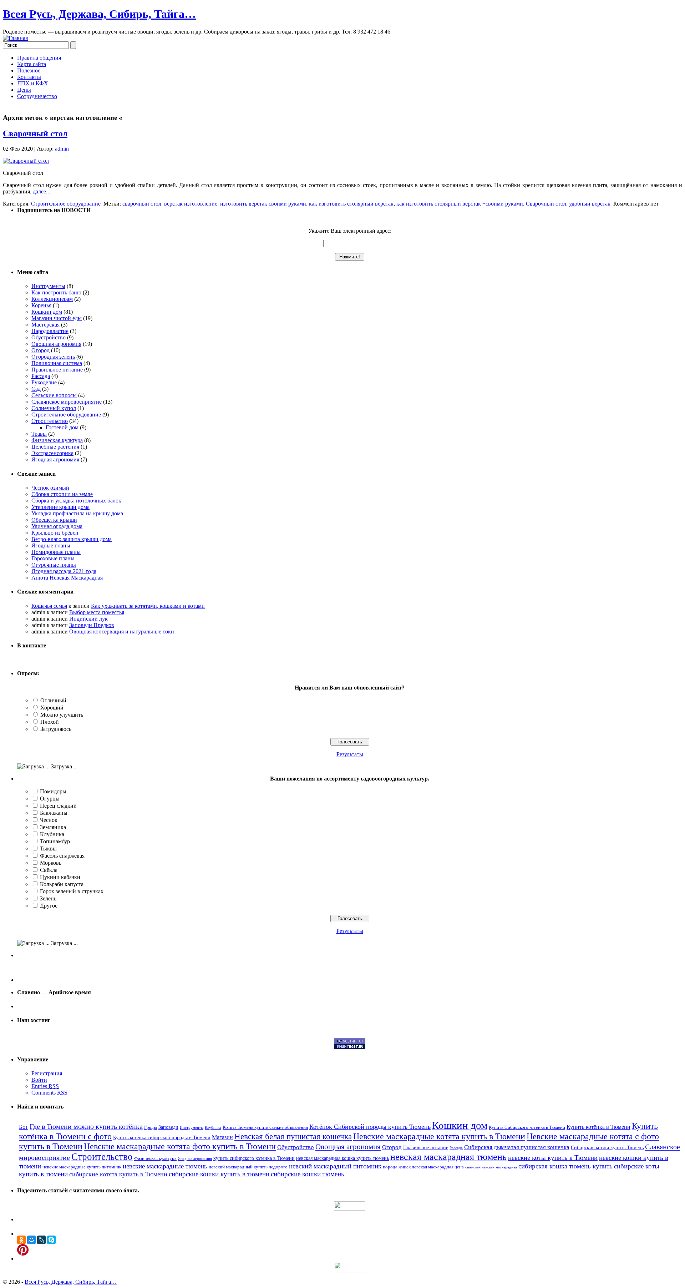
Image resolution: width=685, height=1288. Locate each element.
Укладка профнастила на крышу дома (77, 513)
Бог (23, 1126)
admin (62, 149)
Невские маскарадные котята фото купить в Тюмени (180, 1146)
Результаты (349, 754)
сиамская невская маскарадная (491, 1167)
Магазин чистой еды (56, 318)
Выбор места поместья (96, 612)
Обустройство (48, 337)
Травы (39, 434)
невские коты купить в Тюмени (553, 1157)
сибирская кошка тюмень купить (565, 1166)
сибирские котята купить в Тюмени (118, 1174)
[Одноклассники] (21, 1240)
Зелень (48, 898)
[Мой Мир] (31, 1240)
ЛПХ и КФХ (32, 83)
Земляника (53, 827)
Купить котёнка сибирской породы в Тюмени (161, 1137)
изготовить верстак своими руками (263, 204)
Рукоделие (44, 382)
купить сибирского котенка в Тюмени (254, 1158)
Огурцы (50, 798)
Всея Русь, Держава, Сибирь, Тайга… (99, 13)
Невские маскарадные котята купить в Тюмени (439, 1136)
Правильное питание (57, 370)
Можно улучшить (61, 715)
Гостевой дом (62, 427)
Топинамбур (55, 841)
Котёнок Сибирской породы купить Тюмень (370, 1126)
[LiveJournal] (41, 1240)
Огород (40, 350)
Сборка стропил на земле (62, 494)
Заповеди (168, 1127)
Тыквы (48, 848)
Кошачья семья (49, 606)
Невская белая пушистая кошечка (293, 1136)
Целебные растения (55, 447)
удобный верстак (589, 204)
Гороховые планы (53, 558)
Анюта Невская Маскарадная (67, 578)
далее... (41, 191)
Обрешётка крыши (54, 520)
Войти (39, 1080)
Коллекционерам (52, 299)
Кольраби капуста (61, 884)
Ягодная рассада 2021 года (63, 571)
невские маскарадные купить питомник (81, 1167)
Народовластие (49, 331)
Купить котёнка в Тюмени (598, 1127)
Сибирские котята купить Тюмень (607, 1147)
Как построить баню (56, 292)
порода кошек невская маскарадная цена (423, 1167)
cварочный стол (141, 204)
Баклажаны (53, 813)
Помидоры (53, 791)
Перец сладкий (58, 806)
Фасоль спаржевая (62, 856)
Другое (48, 906)
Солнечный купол (53, 408)
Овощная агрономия (56, 344)
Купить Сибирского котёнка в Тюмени (527, 1127)
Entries (45, 1086)
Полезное (28, 70)
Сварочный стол (35, 133)
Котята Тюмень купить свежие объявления (265, 1127)
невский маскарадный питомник (335, 1166)
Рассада (40, 376)
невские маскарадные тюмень (165, 1166)
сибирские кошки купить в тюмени (219, 1174)
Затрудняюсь (55, 729)
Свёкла (48, 870)
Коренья (41, 305)
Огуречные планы (53, 565)
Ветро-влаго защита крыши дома (71, 539)
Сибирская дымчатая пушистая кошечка (516, 1147)
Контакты (29, 77)
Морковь (50, 863)
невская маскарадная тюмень (448, 1157)
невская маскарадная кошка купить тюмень (342, 1158)
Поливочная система (56, 363)
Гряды (150, 1127)
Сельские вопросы (54, 395)
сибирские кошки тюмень (307, 1174)
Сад (36, 389)
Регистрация (46, 1073)
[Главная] (15, 38)
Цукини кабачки (60, 877)
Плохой (49, 722)
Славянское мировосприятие (66, 402)
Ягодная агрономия (55, 459)
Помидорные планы (56, 552)
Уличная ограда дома (56, 526)
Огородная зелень (53, 357)
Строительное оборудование (66, 204)
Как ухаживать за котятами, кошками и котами (148, 606)
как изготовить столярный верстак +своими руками (459, 204)
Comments (49, 1093)
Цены (24, 90)
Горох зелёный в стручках (71, 891)
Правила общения (39, 58)
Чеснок (48, 820)
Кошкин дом (46, 312)
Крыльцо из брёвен (54, 533)
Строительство (49, 421)
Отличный (53, 700)
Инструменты (48, 286)
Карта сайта (31, 64)
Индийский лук (88, 619)
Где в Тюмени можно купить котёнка (86, 1126)
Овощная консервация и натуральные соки (121, 631)
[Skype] (51, 1240)
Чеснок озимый (50, 488)
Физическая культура (57, 440)
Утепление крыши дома (60, 507)
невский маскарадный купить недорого (248, 1167)
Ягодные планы (50, 545)
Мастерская (45, 325)
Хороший (52, 707)
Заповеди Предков (91, 625)
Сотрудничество (37, 96)
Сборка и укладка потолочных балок (76, 500)
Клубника (52, 834)
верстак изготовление (190, 204)
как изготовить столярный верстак (351, 204)
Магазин (222, 1137)
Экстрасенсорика (52, 453)
